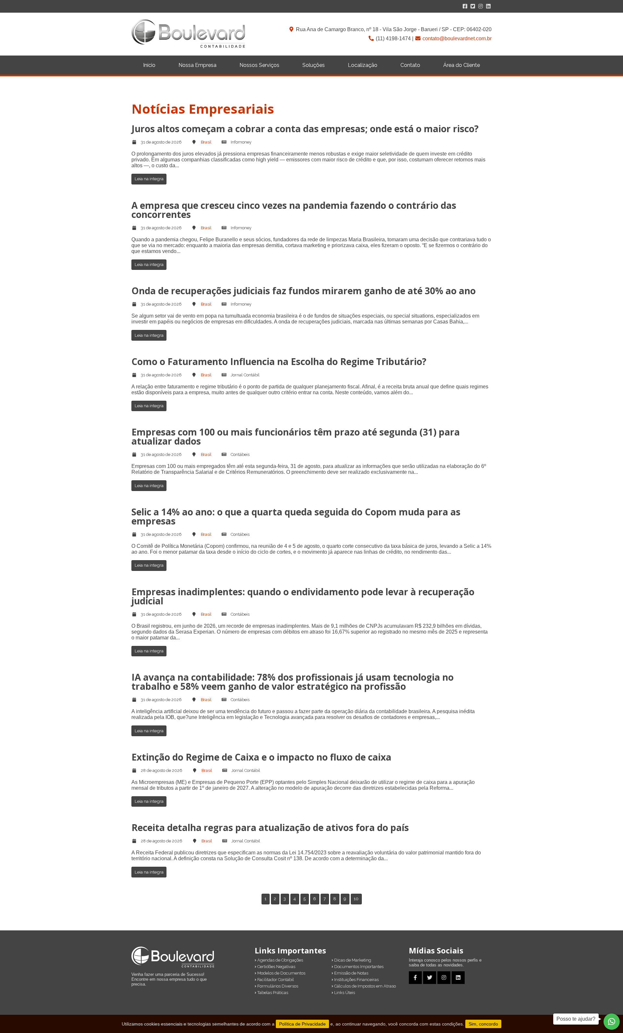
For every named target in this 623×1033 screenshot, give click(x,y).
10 (356, 898)
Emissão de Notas (350, 973)
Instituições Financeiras (356, 979)
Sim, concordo (483, 1024)
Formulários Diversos (277, 986)
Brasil (206, 142)
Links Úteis (344, 992)
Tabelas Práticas (272, 992)
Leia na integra (149, 178)
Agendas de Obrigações (279, 960)
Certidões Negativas (275, 966)
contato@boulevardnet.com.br (457, 38)
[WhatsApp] (612, 1022)
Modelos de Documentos (280, 973)
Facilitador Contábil (275, 979)
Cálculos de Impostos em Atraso (364, 986)
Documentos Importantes (358, 966)
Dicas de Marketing (352, 960)
